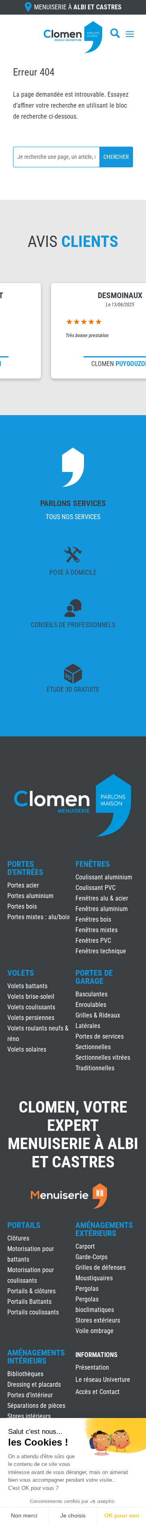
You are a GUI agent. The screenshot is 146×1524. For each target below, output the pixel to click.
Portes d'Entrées (25, 868)
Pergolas (87, 1288)
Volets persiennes (30, 1018)
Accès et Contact (97, 1392)
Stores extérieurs (97, 1320)
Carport (85, 1246)
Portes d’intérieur (30, 1395)
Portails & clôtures (31, 1291)
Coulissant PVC (95, 888)
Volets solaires (26, 1049)
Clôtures (18, 1238)
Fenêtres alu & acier (101, 898)
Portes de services (99, 1036)
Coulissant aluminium (103, 877)
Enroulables (90, 1005)
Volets (20, 973)
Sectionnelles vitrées (102, 1057)
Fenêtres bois (93, 919)
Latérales (87, 1026)
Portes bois (22, 906)
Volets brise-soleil (30, 996)
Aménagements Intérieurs (36, 1357)
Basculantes (91, 994)
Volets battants (27, 986)
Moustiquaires (94, 1278)
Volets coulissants (31, 1007)
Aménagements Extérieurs (104, 1229)
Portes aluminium (30, 896)
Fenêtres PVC (93, 940)
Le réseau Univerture (102, 1380)
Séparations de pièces (36, 1405)
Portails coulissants (33, 1312)
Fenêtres (92, 864)
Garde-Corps (91, 1257)
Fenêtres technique (100, 951)
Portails (24, 1225)
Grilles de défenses (100, 1267)
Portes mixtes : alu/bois (38, 917)
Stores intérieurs (29, 1416)
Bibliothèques (25, 1374)
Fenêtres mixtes (96, 930)
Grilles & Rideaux (97, 1015)
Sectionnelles (93, 1047)
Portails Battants (29, 1301)
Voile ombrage (94, 1331)
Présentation (92, 1368)
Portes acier (23, 885)
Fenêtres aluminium (101, 909)
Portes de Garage (94, 977)
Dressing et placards (34, 1384)
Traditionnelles (94, 1068)
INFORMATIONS (96, 1355)
